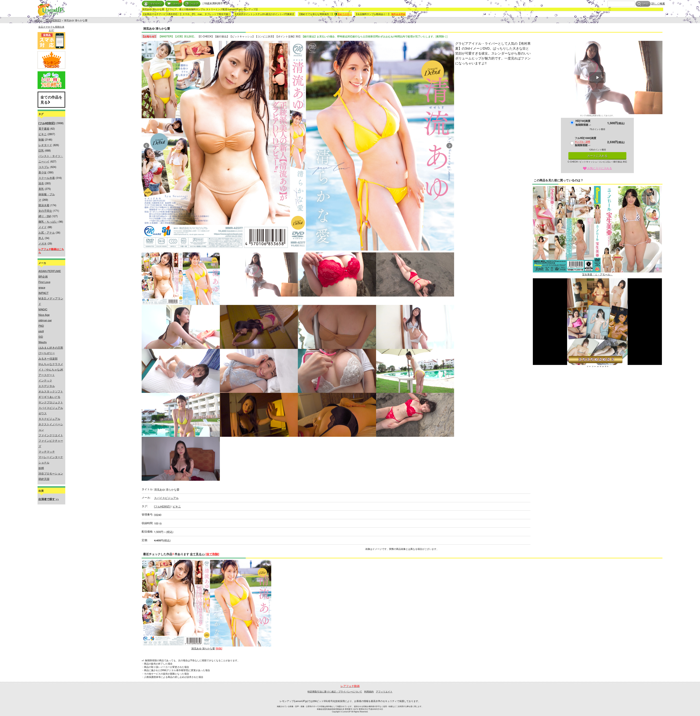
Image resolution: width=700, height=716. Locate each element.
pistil (41, 331)
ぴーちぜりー (46, 353)
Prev (146, 146)
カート (176, 3)
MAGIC (42, 309)
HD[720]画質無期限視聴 (583, 122)
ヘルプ (194, 3)
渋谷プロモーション (50, 473)
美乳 (41, 189)
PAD (41, 326)
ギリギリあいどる (49, 397)
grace (41, 287)
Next (449, 146)
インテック (45, 380)
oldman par (45, 320)
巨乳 (41, 150)
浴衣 (41, 183)
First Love (44, 282)
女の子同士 (45, 210)
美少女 (42, 172)
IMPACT (43, 293)
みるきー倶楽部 (48, 358)
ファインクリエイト (50, 435)
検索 (646, 4)
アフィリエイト (384, 691)
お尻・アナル (46, 232)
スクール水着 (46, 178)
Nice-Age (44, 315)
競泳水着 (43, 205)
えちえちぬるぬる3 (597, 367)
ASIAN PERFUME (49, 271)
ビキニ (42, 134)
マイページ (156, 3)
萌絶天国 (43, 479)
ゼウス (42, 413)
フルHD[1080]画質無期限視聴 (585, 141)
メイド (42, 227)
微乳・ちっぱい (48, 221)
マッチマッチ (46, 451)
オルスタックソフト (50, 391)
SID (40, 336)
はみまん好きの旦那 (50, 347)
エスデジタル (46, 386)
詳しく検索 (658, 3)
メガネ (42, 243)
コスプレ (43, 167)
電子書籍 (43, 128)
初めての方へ (344, 14)
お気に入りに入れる (599, 168)
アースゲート (46, 375)
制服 (41, 139)
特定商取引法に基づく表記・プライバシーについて (335, 691)
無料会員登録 (398, 14)
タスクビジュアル (49, 419)
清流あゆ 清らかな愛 (203, 648)
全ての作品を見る (51, 99)
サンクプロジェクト (50, 402)
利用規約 (369, 691)
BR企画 (43, 276)
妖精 (41, 468)
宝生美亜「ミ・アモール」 (597, 274)
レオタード (45, 145)
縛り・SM (44, 216)
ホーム (39, 20)
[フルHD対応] (53, 20)
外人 (41, 238)
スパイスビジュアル (50, 408)
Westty (42, 342)
